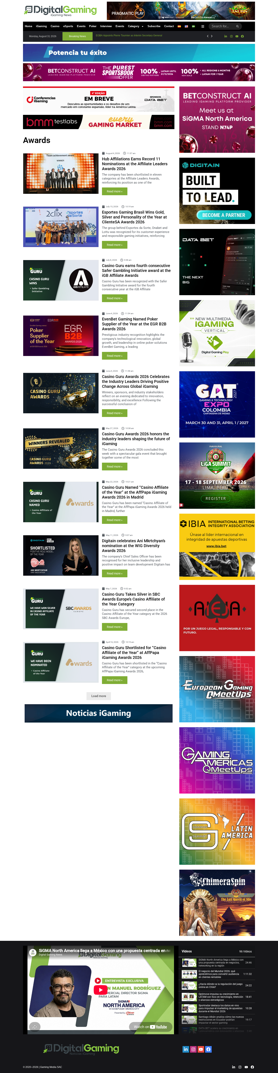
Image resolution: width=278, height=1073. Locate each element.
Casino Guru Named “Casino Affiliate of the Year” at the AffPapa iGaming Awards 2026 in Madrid (135, 492)
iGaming (41, 26)
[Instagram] (231, 36)
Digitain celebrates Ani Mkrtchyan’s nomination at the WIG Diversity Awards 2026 (133, 545)
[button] (77, 36)
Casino (55, 26)
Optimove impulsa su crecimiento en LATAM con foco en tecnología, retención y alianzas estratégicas (221, 997)
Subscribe (154, 26)
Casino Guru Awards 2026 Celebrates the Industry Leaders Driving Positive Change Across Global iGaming (136, 381)
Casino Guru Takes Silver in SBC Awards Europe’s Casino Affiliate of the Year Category (133, 599)
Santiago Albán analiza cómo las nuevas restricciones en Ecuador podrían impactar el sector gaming (221, 1019)
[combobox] (221, 26)
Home (28, 26)
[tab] (216, 963)
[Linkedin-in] (225, 36)
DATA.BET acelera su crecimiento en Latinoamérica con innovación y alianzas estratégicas (221, 1031)
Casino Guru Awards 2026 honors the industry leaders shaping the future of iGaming (136, 438)
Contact (169, 26)
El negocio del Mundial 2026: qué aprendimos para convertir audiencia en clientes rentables (219, 974)
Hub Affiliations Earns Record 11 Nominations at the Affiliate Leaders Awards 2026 (134, 163)
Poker (92, 26)
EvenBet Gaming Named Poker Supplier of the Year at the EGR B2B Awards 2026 (134, 324)
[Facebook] (242, 36)
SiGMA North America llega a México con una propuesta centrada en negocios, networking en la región (221, 962)
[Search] (237, 26)
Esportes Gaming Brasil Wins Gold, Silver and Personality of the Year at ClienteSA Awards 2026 (134, 217)
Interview (106, 26)
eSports (68, 26)
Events (81, 26)
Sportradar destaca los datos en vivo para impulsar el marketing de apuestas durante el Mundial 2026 (220, 1008)
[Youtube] (237, 36)
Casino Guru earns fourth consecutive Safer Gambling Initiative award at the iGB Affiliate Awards (136, 270)
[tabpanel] (100, 990)
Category (133, 26)
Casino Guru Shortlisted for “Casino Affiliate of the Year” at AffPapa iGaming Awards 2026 (134, 652)
